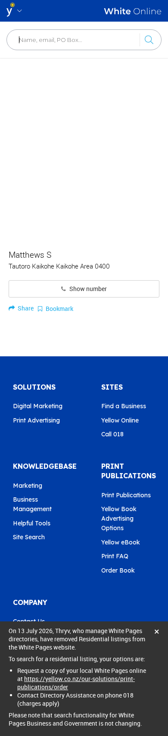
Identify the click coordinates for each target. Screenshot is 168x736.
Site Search (29, 537)
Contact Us (29, 621)
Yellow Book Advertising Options (119, 518)
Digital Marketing (37, 406)
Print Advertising (36, 420)
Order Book (118, 570)
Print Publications (126, 495)
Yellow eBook (120, 542)
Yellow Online (120, 420)
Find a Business (123, 406)
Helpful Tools (31, 523)
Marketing (27, 486)
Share (25, 308)
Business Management (32, 504)
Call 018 (112, 434)
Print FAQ (114, 556)
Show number (87, 289)
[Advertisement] (84, 149)
